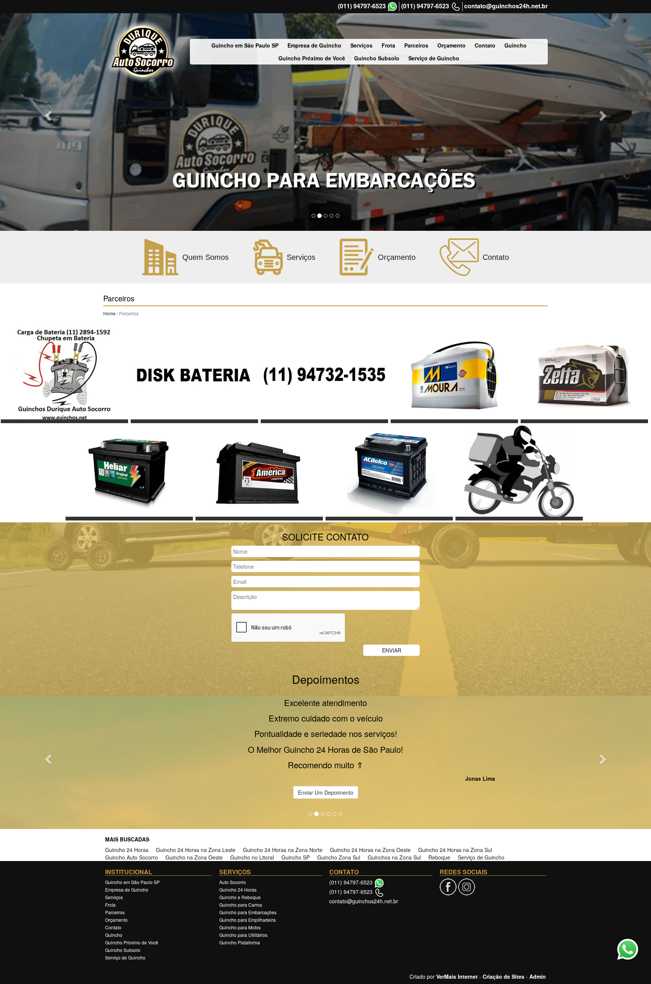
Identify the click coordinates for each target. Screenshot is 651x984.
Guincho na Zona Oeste (194, 802)
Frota (388, 45)
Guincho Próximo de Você (311, 58)
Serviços (361, 45)
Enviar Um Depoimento (325, 737)
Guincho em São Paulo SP (244, 45)
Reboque (439, 802)
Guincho (515, 45)
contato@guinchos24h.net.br (506, 6)
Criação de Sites (503, 921)
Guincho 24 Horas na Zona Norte (282, 794)
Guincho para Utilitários (243, 879)
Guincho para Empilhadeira (247, 864)
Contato (485, 45)
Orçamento (451, 45)
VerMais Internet (457, 921)
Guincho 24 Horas (126, 794)
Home (109, 313)
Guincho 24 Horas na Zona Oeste (370, 794)
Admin (537, 921)
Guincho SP (295, 802)
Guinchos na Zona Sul (394, 802)
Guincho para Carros (240, 849)
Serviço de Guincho (433, 58)
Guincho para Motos (240, 872)
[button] (49, 115)
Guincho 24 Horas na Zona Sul (455, 794)
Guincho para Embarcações (248, 857)
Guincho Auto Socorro (131, 802)
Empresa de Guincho (314, 45)
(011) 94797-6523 (362, 6)
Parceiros (416, 45)
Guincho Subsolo (376, 58)
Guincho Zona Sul (338, 802)
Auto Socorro (232, 826)
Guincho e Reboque (240, 841)
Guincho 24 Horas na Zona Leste (195, 794)
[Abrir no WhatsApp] (392, 6)
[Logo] (142, 51)
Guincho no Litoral (252, 802)
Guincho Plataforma (239, 887)
